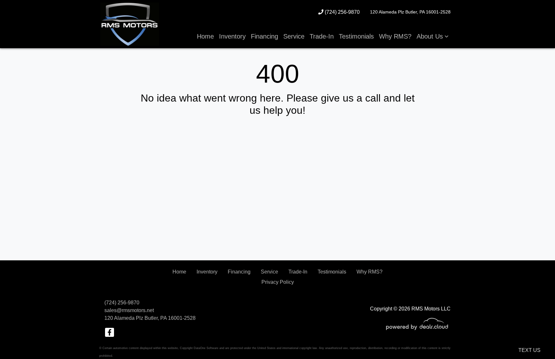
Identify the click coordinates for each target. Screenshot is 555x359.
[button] (432, 36)
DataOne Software (206, 348)
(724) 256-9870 (341, 12)
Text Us (529, 350)
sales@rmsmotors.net (129, 310)
